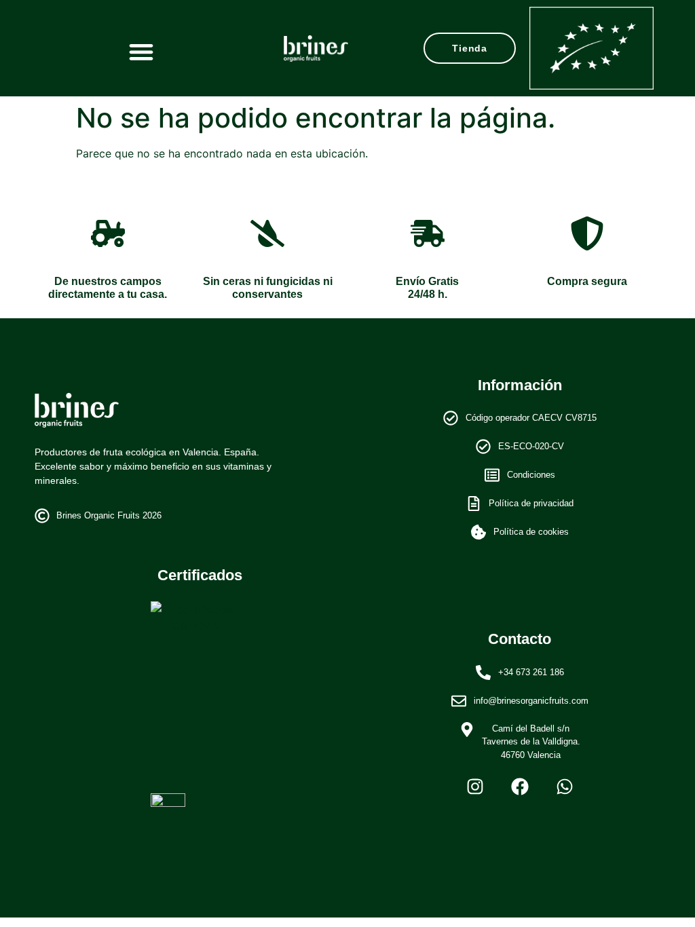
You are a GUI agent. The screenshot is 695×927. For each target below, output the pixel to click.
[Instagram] (475, 786)
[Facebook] (520, 786)
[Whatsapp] (565, 786)
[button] (141, 51)
